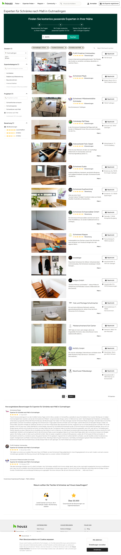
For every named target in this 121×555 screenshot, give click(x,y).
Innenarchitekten (11, 83)
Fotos (17, 3)
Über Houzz (40, 529)
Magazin (40, 3)
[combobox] (70, 3)
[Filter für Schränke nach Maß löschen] (83, 48)
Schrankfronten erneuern (14, 102)
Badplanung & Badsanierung (14, 76)
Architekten (9, 73)
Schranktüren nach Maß (13, 109)
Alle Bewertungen (12, 127)
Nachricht (110, 54)
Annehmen (97, 550)
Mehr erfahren (30, 479)
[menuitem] (18, 3)
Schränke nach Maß (12, 113)
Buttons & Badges (65, 529)
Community (51, 3)
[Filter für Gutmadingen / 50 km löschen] (48, 48)
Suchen (73, 37)
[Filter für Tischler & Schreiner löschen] (65, 48)
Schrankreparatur (11, 106)
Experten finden (28, 3)
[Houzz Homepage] (7, 3)
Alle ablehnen (97, 540)
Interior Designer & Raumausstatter (16, 87)
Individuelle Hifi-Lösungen (14, 116)
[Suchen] (61, 3)
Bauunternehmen (11, 80)
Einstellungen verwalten (97, 545)
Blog (88, 529)
